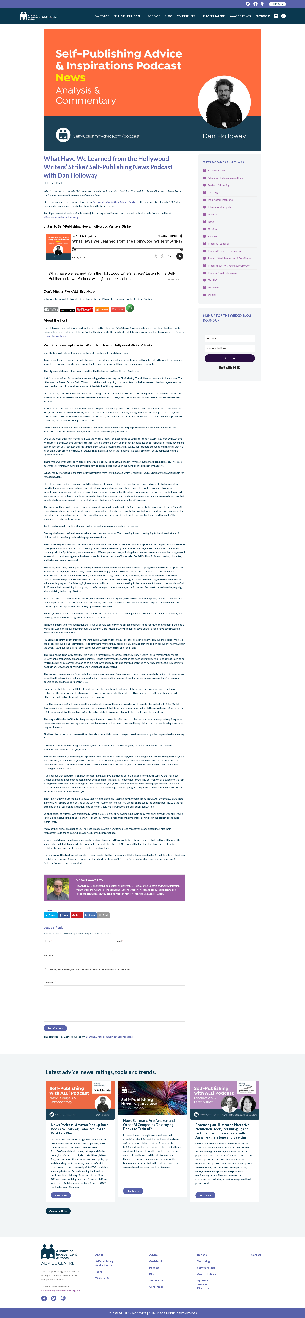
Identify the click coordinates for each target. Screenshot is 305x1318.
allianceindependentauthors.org (61, 217)
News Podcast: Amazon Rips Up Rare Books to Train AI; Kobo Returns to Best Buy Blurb (79, 1129)
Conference (156, 1286)
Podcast (212, 236)
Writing (212, 294)
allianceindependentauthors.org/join (61, 1290)
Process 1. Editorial (218, 243)
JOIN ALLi (277, 4)
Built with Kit (229, 367)
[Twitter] (248, 4)
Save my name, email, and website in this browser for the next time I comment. (90, 969)
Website (48, 955)
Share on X (173, 279)
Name (48, 940)
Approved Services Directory (203, 1284)
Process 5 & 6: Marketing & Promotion (229, 265)
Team (98, 1271)
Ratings (202, 1254)
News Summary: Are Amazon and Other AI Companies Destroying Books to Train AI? (149, 1124)
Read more (61, 1195)
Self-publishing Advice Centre (104, 1263)
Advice (153, 1254)
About (99, 1254)
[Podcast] (263, 4)
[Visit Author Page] (58, 889)
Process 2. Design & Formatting (225, 250)
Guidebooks (156, 1261)
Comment (50, 982)
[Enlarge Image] (152, 90)
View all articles (58, 1210)
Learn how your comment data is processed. (109, 1036)
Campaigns (214, 192)
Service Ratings (206, 1267)
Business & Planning (219, 185)
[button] (51, 915)
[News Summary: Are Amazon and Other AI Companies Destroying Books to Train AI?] (152, 1113)
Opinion (212, 228)
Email (119, 940)
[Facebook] (255, 4)
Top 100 (212, 280)
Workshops (156, 1280)
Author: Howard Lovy (89, 880)
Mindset (212, 214)
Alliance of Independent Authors (225, 177)
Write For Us (102, 1277)
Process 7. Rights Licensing (222, 272)
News (211, 221)
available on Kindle (56, 335)
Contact (256, 1254)
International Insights (219, 207)
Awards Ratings (206, 1273)
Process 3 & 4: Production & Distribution (230, 258)
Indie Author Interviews (220, 199)
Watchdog (213, 287)
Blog (152, 1273)
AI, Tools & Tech (216, 170)
